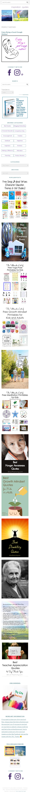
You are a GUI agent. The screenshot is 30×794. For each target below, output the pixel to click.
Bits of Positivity (15, 13)
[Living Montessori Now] (15, 767)
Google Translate (25, 94)
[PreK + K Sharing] (9, 755)
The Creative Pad (21, 791)
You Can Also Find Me (15, 744)
